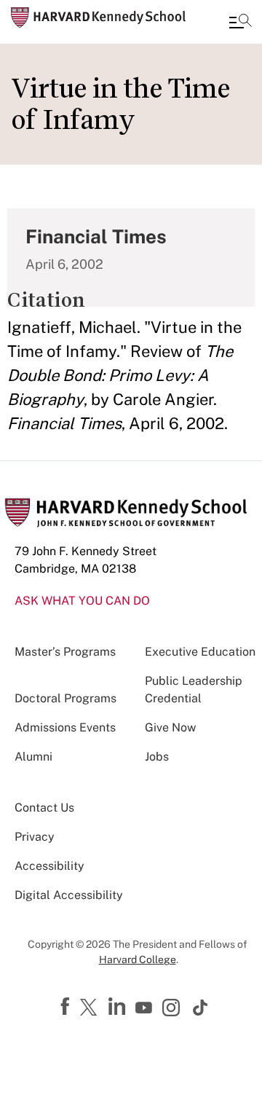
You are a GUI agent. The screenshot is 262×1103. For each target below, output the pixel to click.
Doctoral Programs (65, 698)
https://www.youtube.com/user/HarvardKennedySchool (145, 1008)
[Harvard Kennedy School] (98, 17)
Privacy (35, 837)
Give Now (170, 727)
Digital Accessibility (69, 895)
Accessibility (49, 866)
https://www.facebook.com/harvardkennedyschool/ (67, 1007)
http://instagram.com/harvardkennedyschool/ (173, 1009)
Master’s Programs (65, 652)
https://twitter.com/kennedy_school (91, 1008)
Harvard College (137, 959)
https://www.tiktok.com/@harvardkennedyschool (201, 1007)
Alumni (33, 757)
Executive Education (200, 652)
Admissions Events (65, 727)
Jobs (157, 757)
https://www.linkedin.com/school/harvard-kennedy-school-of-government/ (119, 1007)
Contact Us (44, 808)
